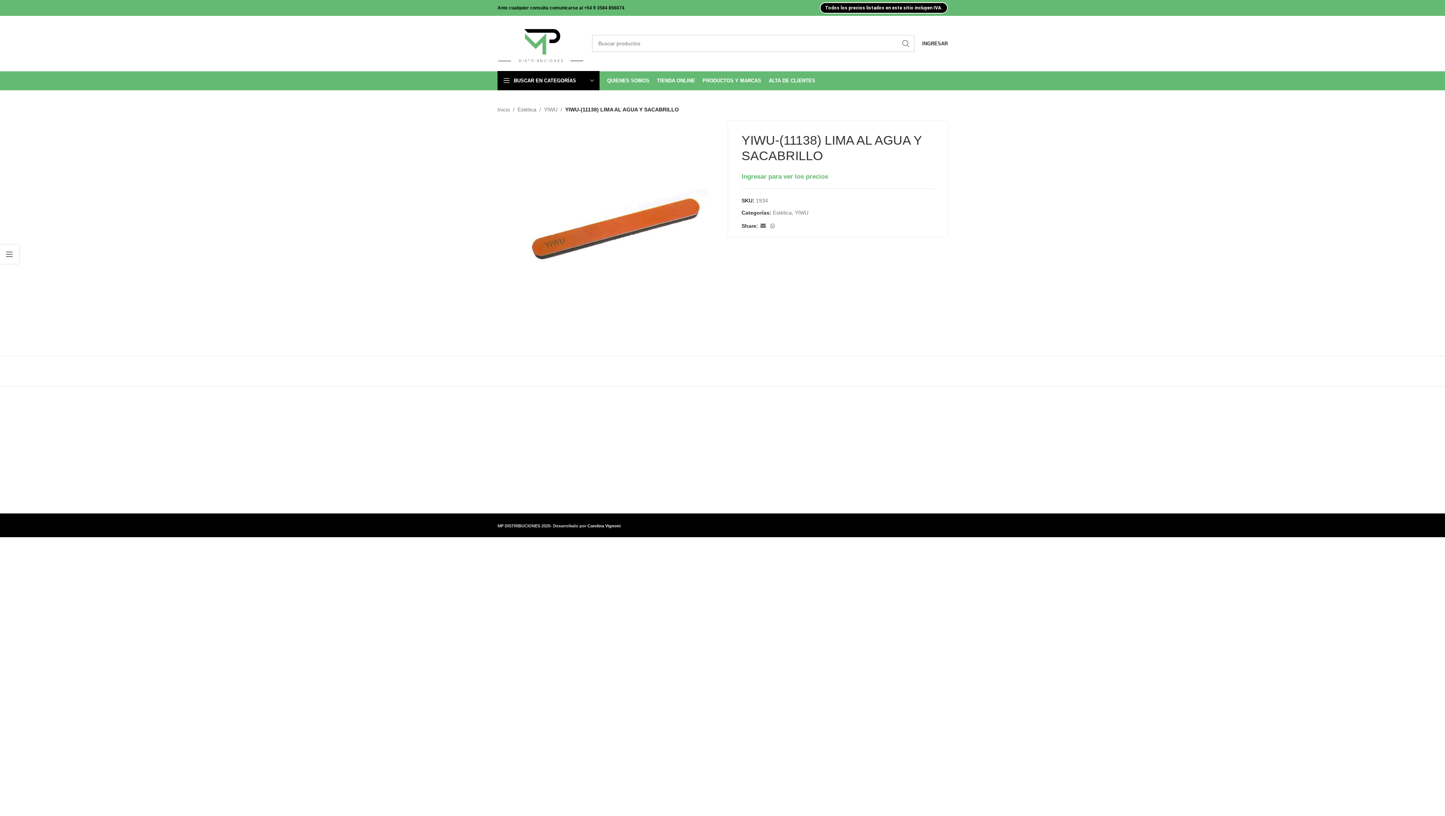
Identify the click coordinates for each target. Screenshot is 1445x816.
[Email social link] (763, 226)
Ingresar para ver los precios (785, 176)
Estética (527, 110)
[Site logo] (541, 43)
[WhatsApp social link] (772, 226)
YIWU (551, 110)
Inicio (504, 110)
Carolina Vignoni (604, 526)
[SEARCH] (906, 43)
